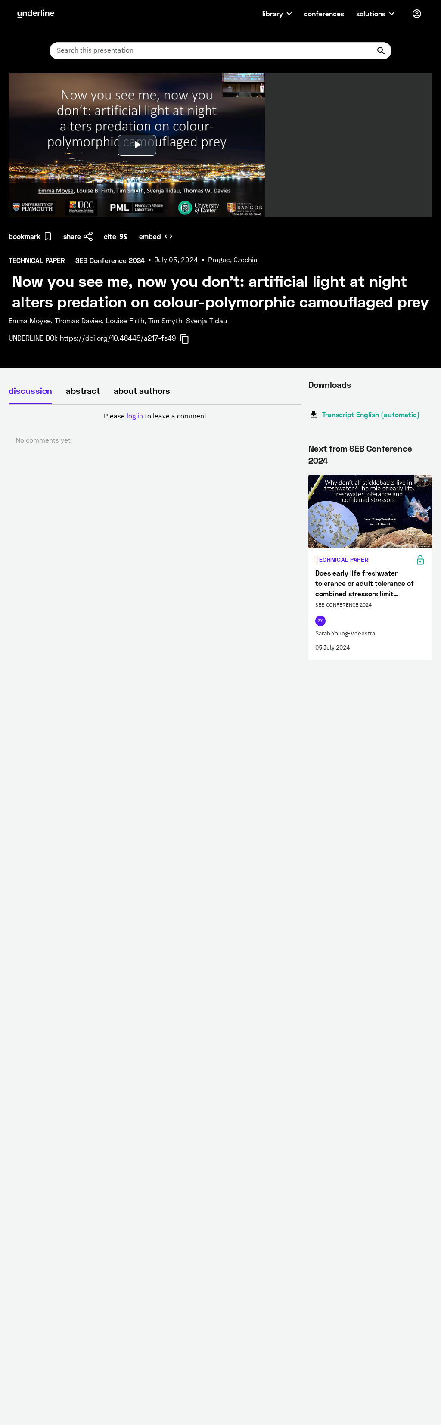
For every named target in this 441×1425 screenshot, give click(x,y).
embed (150, 236)
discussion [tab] (30, 390)
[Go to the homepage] (35, 13)
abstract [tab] (83, 390)
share (72, 236)
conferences (324, 13)
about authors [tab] (142, 390)
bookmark (24, 236)
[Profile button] (417, 14)
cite (110, 236)
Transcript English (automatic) (371, 414)
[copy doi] (189, 339)
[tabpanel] (155, 429)
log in (135, 416)
